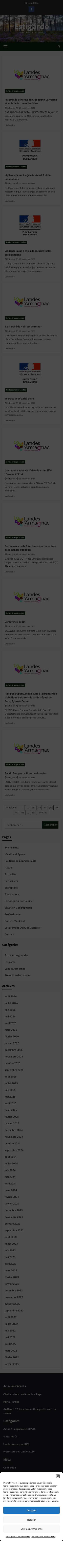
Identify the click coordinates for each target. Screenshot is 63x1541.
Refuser (31, 1519)
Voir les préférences (31, 1528)
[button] (58, 1476)
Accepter (32, 1510)
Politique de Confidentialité (18, 1536)
